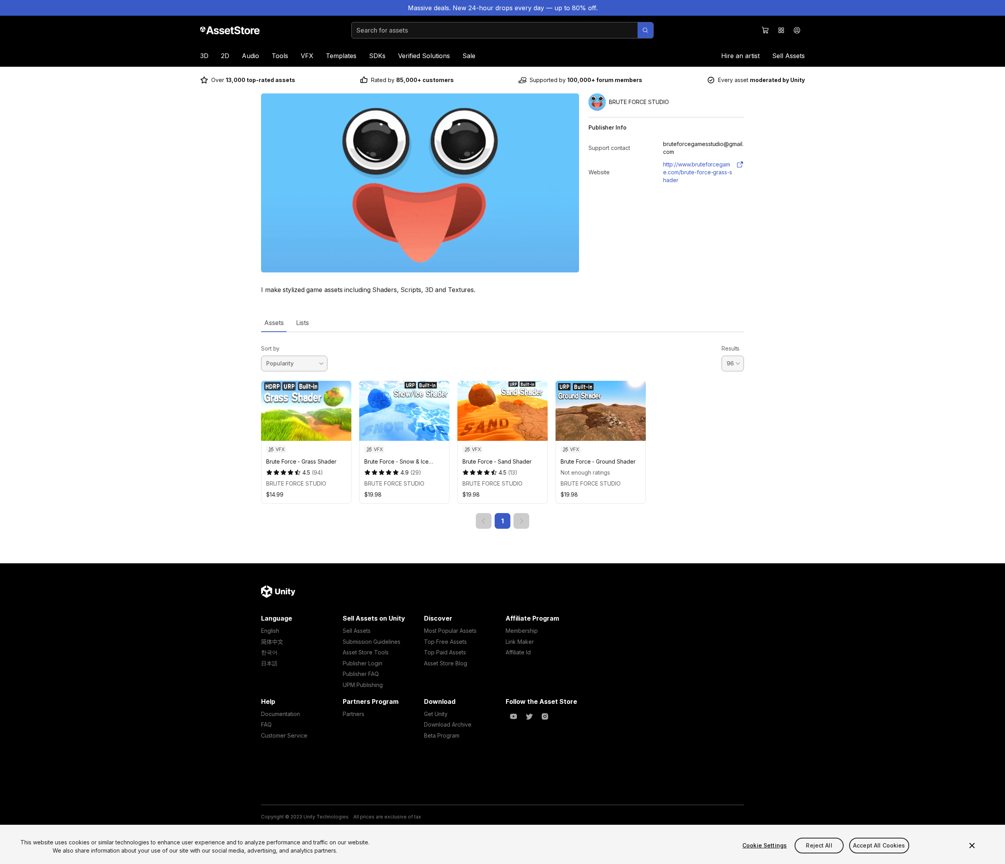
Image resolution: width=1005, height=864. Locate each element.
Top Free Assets (445, 641)
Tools (280, 56)
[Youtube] (513, 716)
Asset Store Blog (445, 663)
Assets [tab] (273, 323)
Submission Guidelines (371, 641)
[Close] (972, 845)
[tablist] (502, 322)
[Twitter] (529, 716)
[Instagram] (545, 716)
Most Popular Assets (450, 630)
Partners (353, 714)
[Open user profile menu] (797, 30)
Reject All (819, 845)
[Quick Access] (781, 30)
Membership (522, 630)
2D (225, 56)
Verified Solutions (424, 56)
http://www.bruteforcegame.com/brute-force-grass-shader (697, 172)
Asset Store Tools (366, 652)
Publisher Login (362, 663)
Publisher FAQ (361, 673)
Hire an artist (740, 56)
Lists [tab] (302, 323)
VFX (307, 56)
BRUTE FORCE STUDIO (296, 483)
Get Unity (436, 714)
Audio (250, 56)
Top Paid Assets (445, 652)
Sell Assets (788, 56)
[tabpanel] (502, 430)
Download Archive (447, 724)
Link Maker (520, 641)
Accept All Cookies (879, 845)
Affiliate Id (518, 652)
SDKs (377, 56)
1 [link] (502, 521)
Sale (468, 56)
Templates (341, 56)
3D (204, 56)
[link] (484, 521)
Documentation (280, 714)
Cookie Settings (764, 845)
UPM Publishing (363, 684)
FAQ (266, 724)
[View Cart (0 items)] (765, 30)
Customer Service (284, 735)
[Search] (645, 30)
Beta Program (441, 735)
